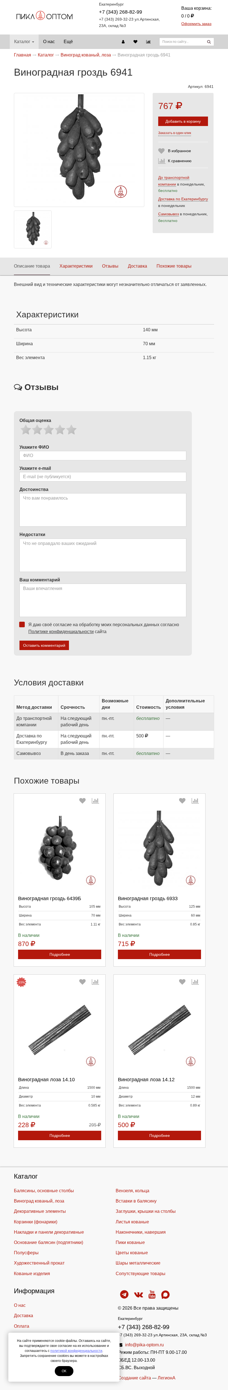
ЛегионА (166, 1378)
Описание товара (32, 266)
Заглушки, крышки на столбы (146, 1211)
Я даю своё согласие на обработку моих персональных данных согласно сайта (103, 628)
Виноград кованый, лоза (39, 1201)
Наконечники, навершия (141, 1232)
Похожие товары (174, 266)
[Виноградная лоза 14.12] (159, 1030)
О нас (49, 41)
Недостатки (32, 534)
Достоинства (33, 489)
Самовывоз (168, 214)
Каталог (22, 41)
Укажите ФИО (34, 447)
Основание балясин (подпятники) (48, 1242)
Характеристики (76, 266)
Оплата (21, 1326)
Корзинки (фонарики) (35, 1221)
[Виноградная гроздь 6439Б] (59, 849)
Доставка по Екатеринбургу (183, 199)
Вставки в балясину (136, 1201)
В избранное (179, 151)
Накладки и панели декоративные (49, 1232)
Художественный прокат (39, 1263)
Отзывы (110, 266)
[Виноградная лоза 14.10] (59, 1030)
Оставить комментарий (44, 645)
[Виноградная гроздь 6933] (159, 849)
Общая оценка (35, 420)
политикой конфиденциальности (76, 1351)
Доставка (137, 266)
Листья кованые (132, 1221)
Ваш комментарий (39, 579)
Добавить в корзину (183, 121)
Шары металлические (138, 1263)
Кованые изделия (32, 1273)
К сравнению (180, 161)
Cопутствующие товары (140, 1273)
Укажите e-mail (35, 468)
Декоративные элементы (40, 1211)
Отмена (65, 891)
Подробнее (59, 954)
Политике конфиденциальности (61, 631)
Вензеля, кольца (132, 1190)
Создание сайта (134, 1378)
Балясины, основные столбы (44, 1190)
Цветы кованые (132, 1252)
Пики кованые (130, 1242)
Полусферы (26, 1252)
